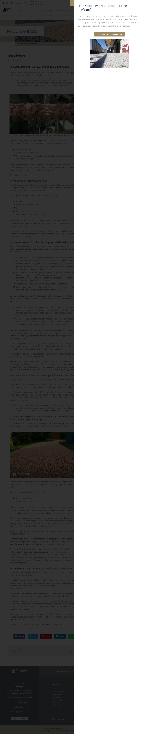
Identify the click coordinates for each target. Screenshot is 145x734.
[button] (72, 3)
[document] (72, 367)
